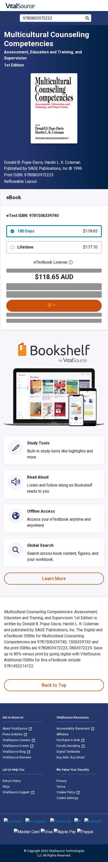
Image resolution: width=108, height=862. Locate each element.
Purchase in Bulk (69, 740)
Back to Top (54, 685)
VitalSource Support (16, 792)
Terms (61, 787)
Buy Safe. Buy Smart (71, 757)
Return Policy (12, 781)
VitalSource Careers (17, 740)
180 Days (57, 231)
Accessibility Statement (73, 728)
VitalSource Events (16, 746)
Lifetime (57, 247)
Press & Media (13, 734)
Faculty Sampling (69, 746)
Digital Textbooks (68, 751)
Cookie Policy (66, 792)
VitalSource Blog (14, 751)
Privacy (62, 781)
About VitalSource (15, 728)
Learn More (54, 578)
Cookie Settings (67, 798)
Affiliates (63, 734)
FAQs (6, 787)
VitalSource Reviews (17, 757)
